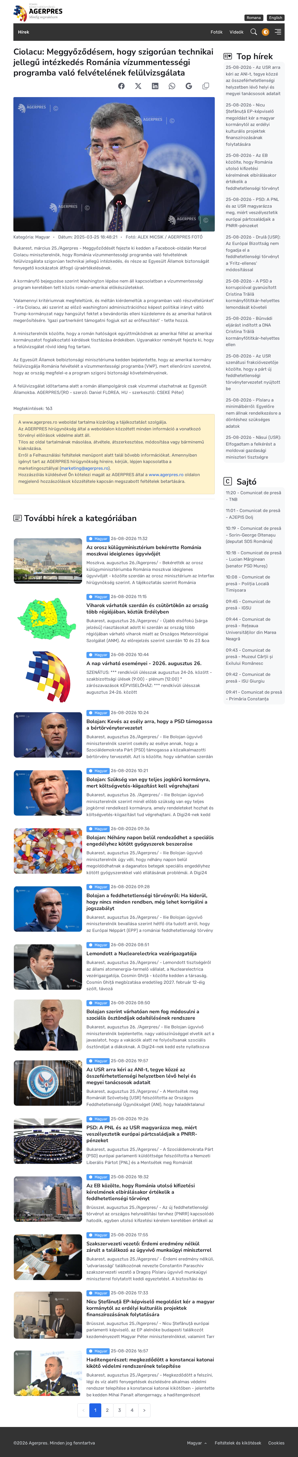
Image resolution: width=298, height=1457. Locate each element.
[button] (276, 31)
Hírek (23, 32)
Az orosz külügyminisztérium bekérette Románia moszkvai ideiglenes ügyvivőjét (143, 550)
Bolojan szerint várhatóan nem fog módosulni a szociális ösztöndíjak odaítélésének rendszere (142, 1014)
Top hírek (253, 56)
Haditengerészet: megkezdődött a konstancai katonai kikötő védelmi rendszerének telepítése (150, 1363)
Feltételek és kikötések (238, 1443)
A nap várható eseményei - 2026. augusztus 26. (143, 663)
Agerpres (38, 1443)
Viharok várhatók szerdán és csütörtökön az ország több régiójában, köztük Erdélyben (147, 608)
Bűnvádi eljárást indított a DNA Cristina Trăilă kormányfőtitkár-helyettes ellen (253, 331)
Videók (237, 32)
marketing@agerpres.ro (84, 468)
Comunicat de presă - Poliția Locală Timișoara (248, 583)
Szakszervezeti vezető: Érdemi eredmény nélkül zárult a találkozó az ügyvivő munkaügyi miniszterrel (149, 1246)
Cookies (276, 1443)
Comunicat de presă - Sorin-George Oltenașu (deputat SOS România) (253, 535)
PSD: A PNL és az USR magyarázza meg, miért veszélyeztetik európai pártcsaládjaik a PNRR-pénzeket (141, 1134)
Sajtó (245, 482)
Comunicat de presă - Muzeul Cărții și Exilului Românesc (249, 656)
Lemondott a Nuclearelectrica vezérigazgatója (141, 953)
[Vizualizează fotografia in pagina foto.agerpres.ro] (114, 164)
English (275, 17)
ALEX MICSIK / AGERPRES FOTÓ (170, 237)
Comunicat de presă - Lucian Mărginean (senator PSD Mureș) (253, 559)
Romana (254, 17)
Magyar (42, 237)
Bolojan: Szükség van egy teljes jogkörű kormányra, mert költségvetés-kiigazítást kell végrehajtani (148, 782)
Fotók (217, 32)
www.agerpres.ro (166, 474)
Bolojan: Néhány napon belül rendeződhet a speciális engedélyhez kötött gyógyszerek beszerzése (150, 840)
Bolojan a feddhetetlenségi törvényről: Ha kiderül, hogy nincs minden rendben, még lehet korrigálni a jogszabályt (146, 902)
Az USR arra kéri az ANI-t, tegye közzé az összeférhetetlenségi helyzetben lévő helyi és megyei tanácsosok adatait (141, 1076)
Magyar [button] (195, 1443)
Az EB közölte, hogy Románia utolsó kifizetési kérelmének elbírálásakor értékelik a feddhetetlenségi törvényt (140, 1192)
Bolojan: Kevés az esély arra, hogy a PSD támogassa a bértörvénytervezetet (149, 724)
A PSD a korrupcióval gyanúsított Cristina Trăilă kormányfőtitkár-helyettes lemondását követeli (253, 294)
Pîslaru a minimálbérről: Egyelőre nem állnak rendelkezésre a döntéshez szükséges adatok (253, 413)
